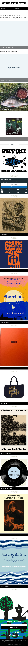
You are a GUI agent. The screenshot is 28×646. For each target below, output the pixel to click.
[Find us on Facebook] (10, 190)
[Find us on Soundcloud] (10, 192)
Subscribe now (14, 186)
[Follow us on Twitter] (18, 190)
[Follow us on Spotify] (2, 192)
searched (1, 18)
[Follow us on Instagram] (2, 190)
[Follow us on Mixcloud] (18, 192)
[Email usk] (26, 190)
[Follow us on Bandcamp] (26, 192)
